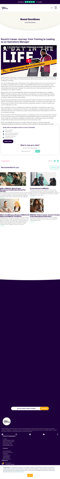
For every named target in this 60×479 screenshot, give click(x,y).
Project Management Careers (9, 440)
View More (2, 198)
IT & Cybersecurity (6, 455)
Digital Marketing (6, 457)
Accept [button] (30, 475)
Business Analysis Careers (8, 441)
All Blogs (53, 167)
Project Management (30, 22)
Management (5, 453)
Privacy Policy (21, 471)
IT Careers (5, 438)
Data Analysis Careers (7, 442)
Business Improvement (7, 452)
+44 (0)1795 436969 (9, 464)
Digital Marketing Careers (8, 445)
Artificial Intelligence (7, 458)
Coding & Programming (7, 444)
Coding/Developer (6, 456)
